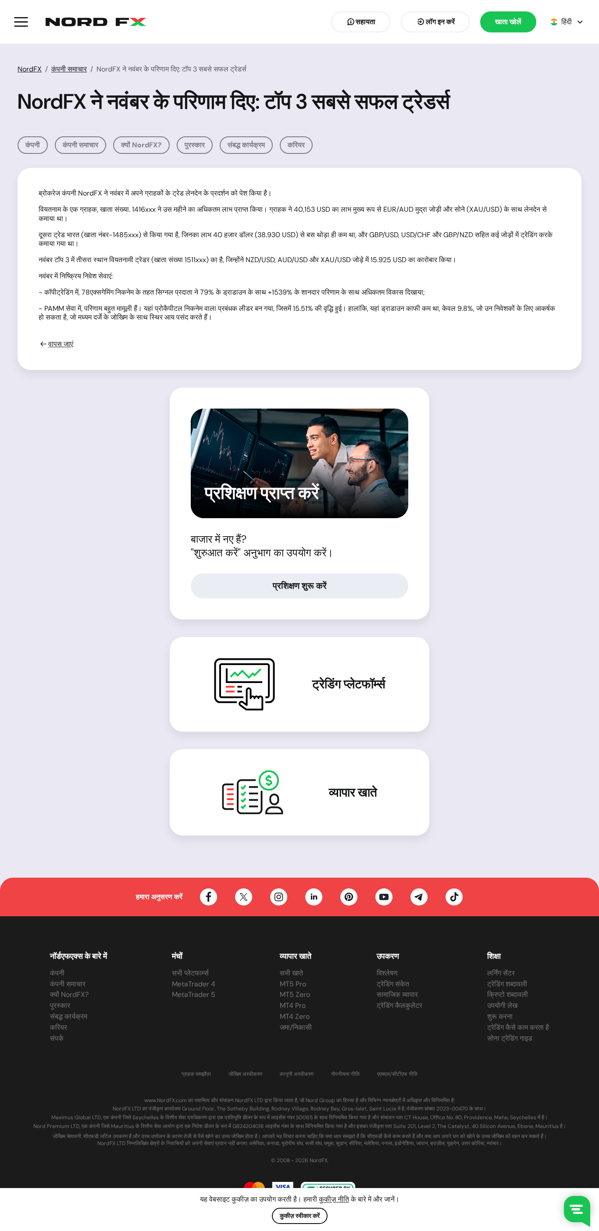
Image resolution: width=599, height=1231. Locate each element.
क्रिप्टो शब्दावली (507, 994)
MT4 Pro (293, 1005)
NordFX (30, 69)
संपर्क (57, 1038)
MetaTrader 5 (193, 994)
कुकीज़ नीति (334, 1199)
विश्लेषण (387, 973)
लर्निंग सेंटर (501, 973)
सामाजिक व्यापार (397, 994)
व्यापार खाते (353, 793)
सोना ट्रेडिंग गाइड (509, 1038)
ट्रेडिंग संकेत (393, 984)
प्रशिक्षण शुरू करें (300, 585)
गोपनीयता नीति (345, 1074)
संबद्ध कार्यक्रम (246, 144)
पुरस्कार (195, 144)
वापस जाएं (60, 344)
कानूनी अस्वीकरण (297, 1074)
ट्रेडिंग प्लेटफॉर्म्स (348, 684)
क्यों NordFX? (141, 144)
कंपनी (32, 144)
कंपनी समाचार (69, 69)
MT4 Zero (295, 1016)
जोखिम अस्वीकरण (245, 1074)
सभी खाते (291, 973)
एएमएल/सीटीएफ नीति (397, 1074)
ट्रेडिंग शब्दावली (507, 984)
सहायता (365, 21)
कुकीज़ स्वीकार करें (300, 1216)
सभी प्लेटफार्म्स (190, 973)
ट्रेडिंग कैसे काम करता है (518, 1027)
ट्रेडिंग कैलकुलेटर (399, 1005)
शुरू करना (500, 1016)
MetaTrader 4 (193, 984)
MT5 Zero (295, 994)
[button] (21, 21)
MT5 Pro (293, 984)
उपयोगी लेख (502, 1005)
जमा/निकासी (296, 1027)
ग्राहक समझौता (196, 1074)
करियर (296, 144)
